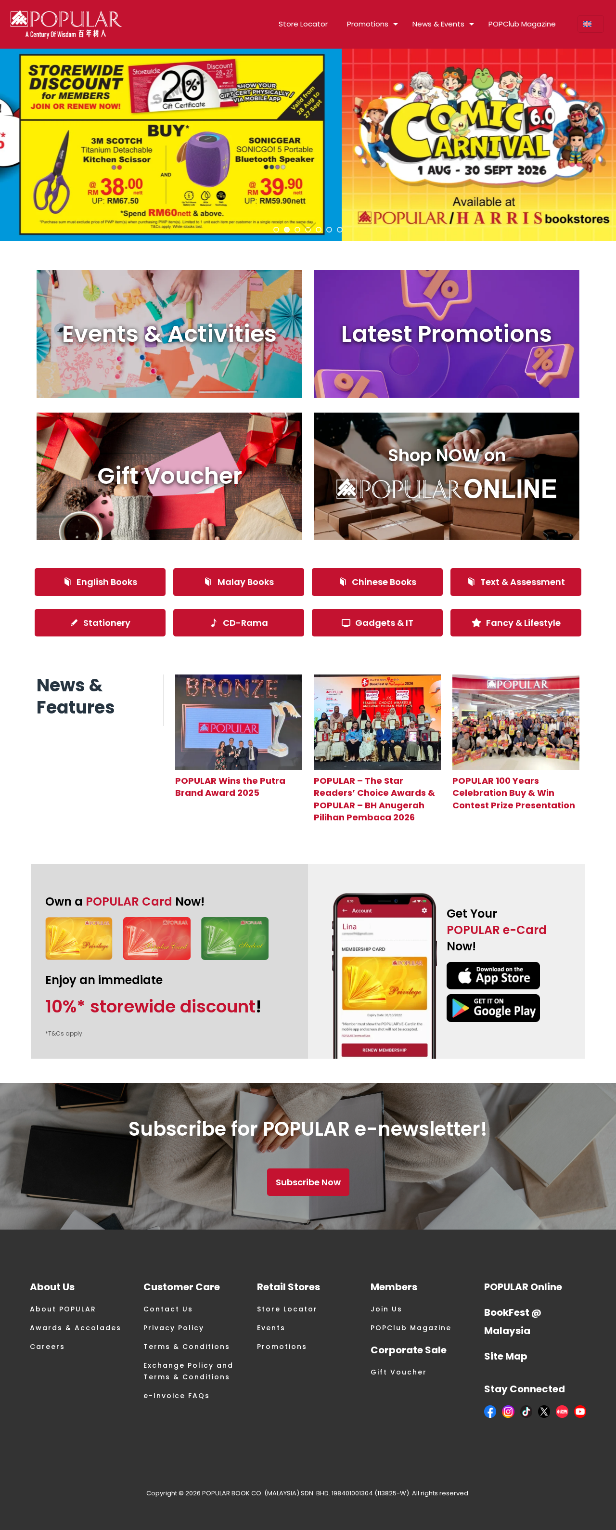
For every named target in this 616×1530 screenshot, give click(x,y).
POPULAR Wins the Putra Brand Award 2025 (230, 787)
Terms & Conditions (186, 1346)
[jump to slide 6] (329, 230)
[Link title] (238, 722)
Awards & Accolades (75, 1328)
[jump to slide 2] (287, 230)
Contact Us (168, 1309)
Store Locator (287, 1309)
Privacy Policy (173, 1328)
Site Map (505, 1356)
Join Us (386, 1309)
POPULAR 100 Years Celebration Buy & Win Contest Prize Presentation (513, 793)
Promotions (282, 1346)
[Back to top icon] (570, 1510)
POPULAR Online (523, 1287)
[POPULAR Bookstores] (66, 24)
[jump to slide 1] (276, 230)
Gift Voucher (399, 1372)
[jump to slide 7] (340, 230)
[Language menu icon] (591, 24)
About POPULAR (63, 1309)
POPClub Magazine (411, 1328)
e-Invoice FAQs (176, 1395)
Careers (47, 1346)
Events (271, 1328)
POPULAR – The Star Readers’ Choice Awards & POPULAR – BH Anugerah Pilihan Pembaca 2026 (374, 799)
